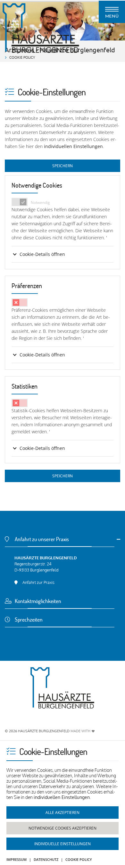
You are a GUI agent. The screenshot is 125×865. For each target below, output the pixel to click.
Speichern (62, 165)
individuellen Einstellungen (73, 146)
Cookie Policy (78, 859)
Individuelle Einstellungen (62, 843)
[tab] (62, 543)
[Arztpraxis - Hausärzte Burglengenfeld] (62, 688)
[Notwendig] (20, 202)
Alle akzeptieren (62, 812)
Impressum (16, 859)
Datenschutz (46, 859)
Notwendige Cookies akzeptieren (62, 828)
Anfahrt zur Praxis (38, 582)
